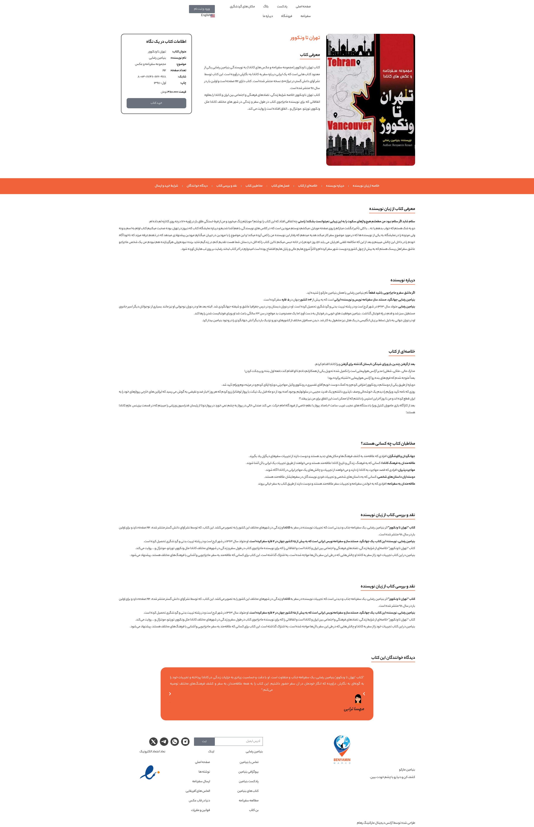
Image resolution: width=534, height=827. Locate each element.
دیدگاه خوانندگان (197, 186)
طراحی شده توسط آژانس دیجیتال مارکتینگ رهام (386, 823)
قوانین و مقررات (200, 810)
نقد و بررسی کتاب (226, 186)
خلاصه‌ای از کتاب (307, 186)
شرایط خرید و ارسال (166, 186)
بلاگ (266, 6)
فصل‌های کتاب (280, 186)
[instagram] (185, 741)
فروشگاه (286, 16)
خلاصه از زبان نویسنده (366, 186)
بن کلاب (254, 810)
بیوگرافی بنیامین (248, 772)
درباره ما (268, 16)
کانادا (217, 95)
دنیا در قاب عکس (199, 800)
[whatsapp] (174, 741)
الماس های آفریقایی (198, 791)
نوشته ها (204, 772)
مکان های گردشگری (242, 6)
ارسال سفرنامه (201, 781)
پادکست (282, 6)
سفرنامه (306, 16)
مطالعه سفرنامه (249, 800)
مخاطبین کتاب (254, 186)
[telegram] (164, 741)
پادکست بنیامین (249, 781)
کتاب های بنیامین (248, 791)
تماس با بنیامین (249, 762)
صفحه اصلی (303, 6)
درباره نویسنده (335, 186)
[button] (170, 694)
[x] (153, 741)
